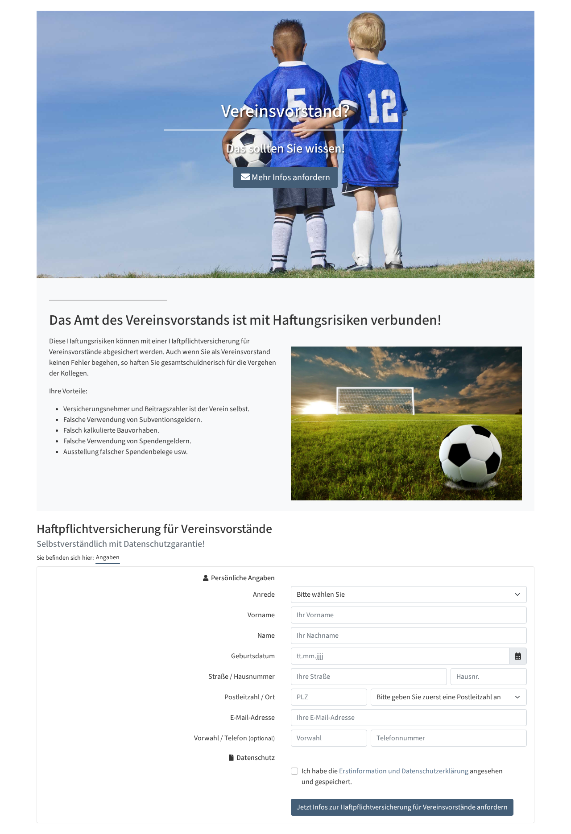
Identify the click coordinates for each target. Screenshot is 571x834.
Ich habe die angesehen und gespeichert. (402, 776)
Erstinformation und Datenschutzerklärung (403, 771)
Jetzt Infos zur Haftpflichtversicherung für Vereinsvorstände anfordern (402, 807)
